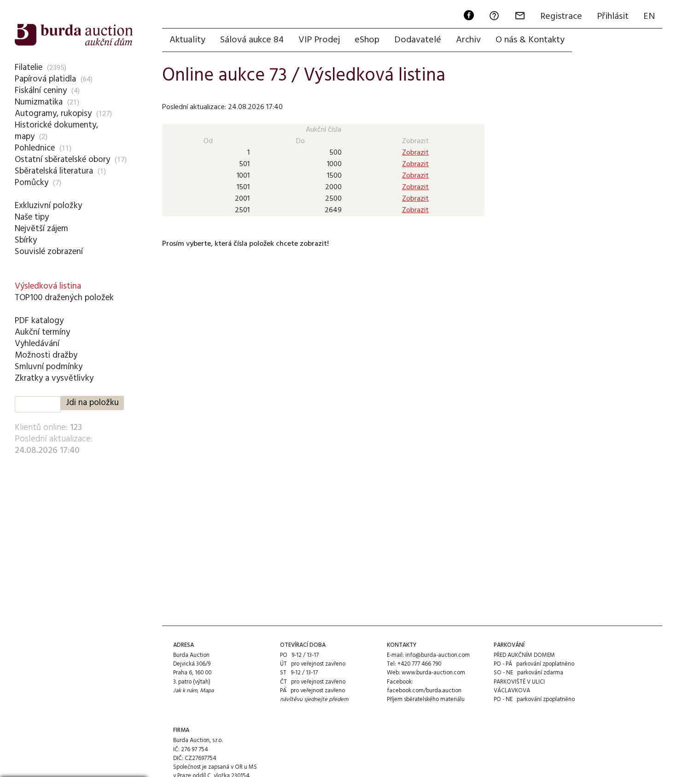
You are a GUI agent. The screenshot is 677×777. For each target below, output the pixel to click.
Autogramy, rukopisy (53, 114)
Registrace (561, 16)
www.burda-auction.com (433, 673)
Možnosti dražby (46, 355)
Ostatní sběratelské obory (62, 160)
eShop (367, 40)
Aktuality (187, 40)
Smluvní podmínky (48, 367)
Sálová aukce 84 (252, 40)
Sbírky (26, 240)
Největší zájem (41, 229)
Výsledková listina (48, 286)
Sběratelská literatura (54, 171)
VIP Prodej (319, 40)
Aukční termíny (42, 332)
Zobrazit (415, 153)
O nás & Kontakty (530, 40)
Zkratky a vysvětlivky (54, 378)
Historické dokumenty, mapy (56, 131)
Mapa (207, 691)
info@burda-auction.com (437, 655)
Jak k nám (185, 691)
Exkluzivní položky (48, 206)
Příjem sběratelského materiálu (426, 699)
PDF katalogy (39, 321)
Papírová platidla (45, 79)
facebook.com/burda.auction (424, 691)
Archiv (468, 40)
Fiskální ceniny (41, 91)
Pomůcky (31, 183)
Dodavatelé (417, 40)
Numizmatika (39, 102)
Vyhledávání (37, 344)
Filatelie (28, 68)
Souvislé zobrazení (49, 252)
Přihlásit (613, 16)
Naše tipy (32, 217)
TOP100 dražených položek (64, 298)
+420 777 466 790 (419, 664)
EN (649, 16)
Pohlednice (35, 148)
